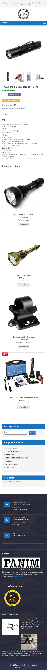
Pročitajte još (23, 224)
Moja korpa (15, 5)
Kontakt (12, 3)
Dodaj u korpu (14, 94)
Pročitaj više (18, 576)
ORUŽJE (9, 461)
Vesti (18, 3)
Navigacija (5, 23)
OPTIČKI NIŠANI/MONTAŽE (15, 458)
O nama (5, 3)
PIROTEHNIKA (11, 464)
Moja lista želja (37, 3)
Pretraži (32, 433)
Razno (8, 468)
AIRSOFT (9, 448)
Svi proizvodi (26, 3)
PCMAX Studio (27, 667)
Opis (6, 114)
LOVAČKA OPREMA (13, 451)
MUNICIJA (9, 455)
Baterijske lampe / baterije (17, 108)
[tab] (6, 114)
